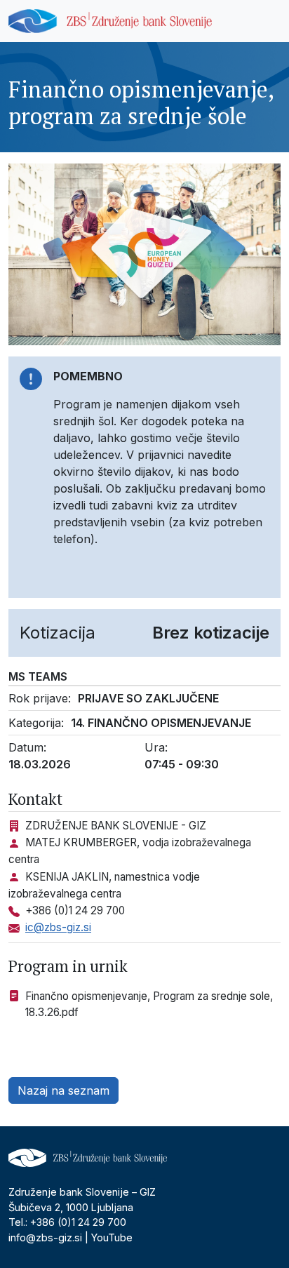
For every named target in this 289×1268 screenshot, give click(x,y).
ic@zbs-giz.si (58, 927)
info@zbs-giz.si (45, 1237)
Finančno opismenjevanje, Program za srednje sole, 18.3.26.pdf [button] (149, 1004)
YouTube (112, 1237)
